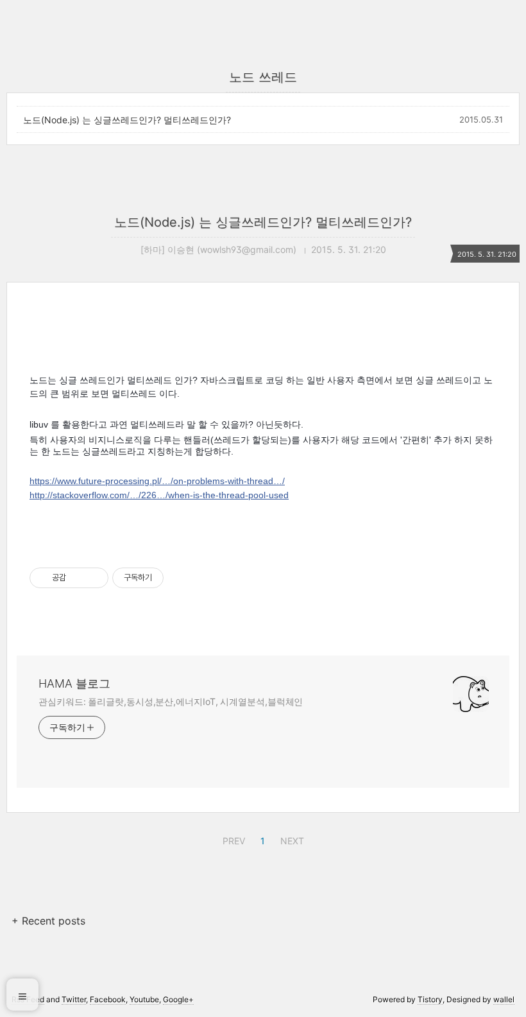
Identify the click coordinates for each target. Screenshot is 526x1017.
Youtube (144, 999)
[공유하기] (78, 577)
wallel (503, 999)
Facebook (108, 999)
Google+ (178, 999)
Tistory (430, 999)
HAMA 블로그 (74, 683)
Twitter (74, 999)
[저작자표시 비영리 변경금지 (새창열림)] (181, 578)
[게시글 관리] (94, 577)
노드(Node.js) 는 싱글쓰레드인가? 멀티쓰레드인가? (127, 119)
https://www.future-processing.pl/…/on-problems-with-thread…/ (157, 481)
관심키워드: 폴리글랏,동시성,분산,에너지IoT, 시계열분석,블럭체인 (170, 701)
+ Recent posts (48, 920)
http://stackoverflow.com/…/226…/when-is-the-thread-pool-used (159, 495)
